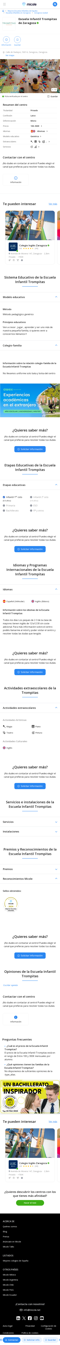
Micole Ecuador (10, 1295)
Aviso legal (7, 1326)
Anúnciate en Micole (12, 1241)
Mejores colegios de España (15, 1260)
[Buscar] (55, 4)
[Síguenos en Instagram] (36, 1318)
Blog (5, 1231)
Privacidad (30, 1326)
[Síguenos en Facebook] (30, 1318)
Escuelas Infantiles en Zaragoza (18, 13)
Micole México (9, 1274)
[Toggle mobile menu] (4, 4)
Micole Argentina (10, 1279)
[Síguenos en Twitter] (24, 1318)
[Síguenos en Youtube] (42, 1318)
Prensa (6, 1236)
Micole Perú (8, 1290)
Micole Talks (8, 1246)
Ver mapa (10, 55)
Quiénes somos (10, 1226)
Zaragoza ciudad (41, 13)
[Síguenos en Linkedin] (18, 1318)
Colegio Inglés (33, 245)
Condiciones (8, 1333)
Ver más (53, 203)
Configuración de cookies (48, 1327)
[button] (30, 297)
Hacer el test (30, 1202)
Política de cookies (29, 1333)
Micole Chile (8, 1284)
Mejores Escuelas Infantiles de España (22, 11)
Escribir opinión (10, 985)
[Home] (3, 11)
